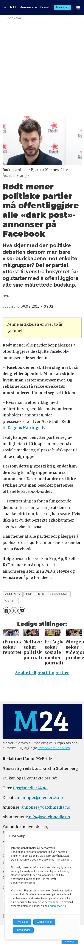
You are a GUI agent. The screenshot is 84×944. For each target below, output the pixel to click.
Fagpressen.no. (57, 906)
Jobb (13, 7)
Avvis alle (22, 921)
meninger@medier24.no (40, 797)
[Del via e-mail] (21, 610)
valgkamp (59, 594)
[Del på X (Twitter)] (14, 610)
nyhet (10, 601)
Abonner (62, 7)
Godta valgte (44, 921)
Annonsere (28, 7)
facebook (35, 594)
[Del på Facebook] (6, 610)
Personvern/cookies (54, 748)
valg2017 (12, 594)
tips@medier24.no (30, 788)
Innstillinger (69, 941)
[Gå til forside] (5, 7)
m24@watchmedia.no (49, 817)
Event (44, 7)
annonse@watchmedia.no (45, 807)
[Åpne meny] (78, 7)
